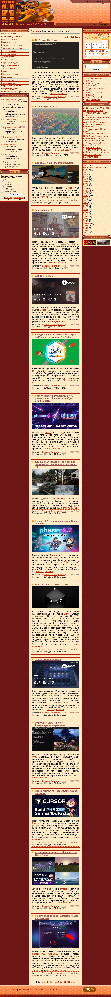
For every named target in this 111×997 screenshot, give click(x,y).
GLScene (90, 90)
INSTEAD (91, 95)
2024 (85, 182)
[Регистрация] (25, 24)
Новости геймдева (9, 33)
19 (93, 51)
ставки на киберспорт (11, 996)
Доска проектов (8, 68)
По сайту (7, 154)
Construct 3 (91, 86)
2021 (85, 170)
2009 (85, 228)
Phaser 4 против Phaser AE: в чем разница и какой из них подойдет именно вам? (54, 398)
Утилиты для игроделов (11, 48)
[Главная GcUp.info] (8, 24)
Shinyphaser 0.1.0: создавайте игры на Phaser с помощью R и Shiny (55, 335)
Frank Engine (92, 83)
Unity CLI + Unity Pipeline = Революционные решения (50, 724)
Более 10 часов (10, 191)
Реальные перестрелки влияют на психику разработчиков (96, 154)
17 (86, 51)
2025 (85, 193)
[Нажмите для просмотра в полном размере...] (55, 68)
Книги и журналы (8, 54)
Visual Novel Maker (95, 88)
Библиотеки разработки (11, 45)
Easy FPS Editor (94, 92)
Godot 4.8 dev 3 (43, 210)
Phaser (48, 432)
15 (103, 48)
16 (107, 48)
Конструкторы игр (9, 39)
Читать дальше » (58, 93)
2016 (85, 186)
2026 (85, 200)
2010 (85, 233)
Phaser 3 (60, 369)
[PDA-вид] (41, 24)
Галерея (4, 71)
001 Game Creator (92, 168)
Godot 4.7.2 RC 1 (44, 276)
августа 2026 (96, 35)
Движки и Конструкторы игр (54, 97)
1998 (85, 230)
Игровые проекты (11, 127)
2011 (85, 202)
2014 (85, 205)
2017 (85, 177)
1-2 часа (8, 182)
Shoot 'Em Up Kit (94, 97)
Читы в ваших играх (96, 150)
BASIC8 (90, 81)
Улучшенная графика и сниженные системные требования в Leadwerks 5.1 (56, 464)
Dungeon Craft (93, 99)
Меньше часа (10, 180)
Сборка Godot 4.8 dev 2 (48, 659)
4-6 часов (8, 187)
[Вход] (33, 24)
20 (97, 51)
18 (90, 51)
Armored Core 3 (93, 147)
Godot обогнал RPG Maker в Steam (54, 163)
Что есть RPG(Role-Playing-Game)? (94, 144)
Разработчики (9, 119)
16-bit (85, 195)
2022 (85, 179)
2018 (85, 175)
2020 (85, 165)
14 (100, 48)
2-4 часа (8, 184)
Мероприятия (9, 144)
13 (97, 48)
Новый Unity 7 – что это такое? (53, 584)
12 (93, 48)
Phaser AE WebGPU (44, 954)
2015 (85, 198)
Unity (66, 614)
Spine (66, 562)
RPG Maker (46, 197)
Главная (35, 31)
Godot (69, 188)
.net (85, 188)
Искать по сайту (8, 80)
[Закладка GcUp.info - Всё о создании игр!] (39, 24)
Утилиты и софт (10, 137)
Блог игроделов (8, 83)
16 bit (85, 209)
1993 (85, 219)
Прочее (6, 162)
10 (86, 48)
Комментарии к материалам (13, 91)
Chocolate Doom (94, 79)
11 (90, 48)
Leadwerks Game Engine (62, 498)
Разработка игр (10, 99)
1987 (85, 221)
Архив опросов (19, 198)
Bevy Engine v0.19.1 (46, 106)
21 (100, 51)
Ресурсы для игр (8, 51)
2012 (85, 207)
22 (103, 51)
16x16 (86, 214)
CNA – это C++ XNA (46, 40)
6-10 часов (9, 189)
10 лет (86, 223)
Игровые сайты (7, 77)
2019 (85, 172)
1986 (85, 216)
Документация (7, 57)
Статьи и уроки (7, 60)
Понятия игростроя (9, 74)
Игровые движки (8, 42)
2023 (85, 184)
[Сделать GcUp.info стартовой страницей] (36, 24)
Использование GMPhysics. (92, 125)
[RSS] (44, 24)
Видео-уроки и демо (10, 62)
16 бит (86, 191)
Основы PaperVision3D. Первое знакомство (96, 109)
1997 (85, 226)
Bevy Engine (63, 138)
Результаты (8, 198)
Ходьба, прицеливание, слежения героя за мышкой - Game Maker (96, 119)
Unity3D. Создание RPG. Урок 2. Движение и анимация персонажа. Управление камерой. (95, 137)
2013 (85, 212)
